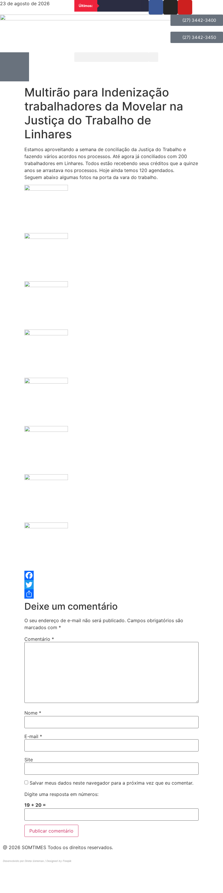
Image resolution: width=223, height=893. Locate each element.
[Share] (111, 594)
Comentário (39, 639)
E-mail (33, 736)
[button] (111, 57)
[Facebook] (111, 575)
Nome (32, 713)
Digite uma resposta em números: (61, 794)
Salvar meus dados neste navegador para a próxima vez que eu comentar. (111, 783)
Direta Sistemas (34, 860)
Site (28, 759)
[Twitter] (111, 584)
